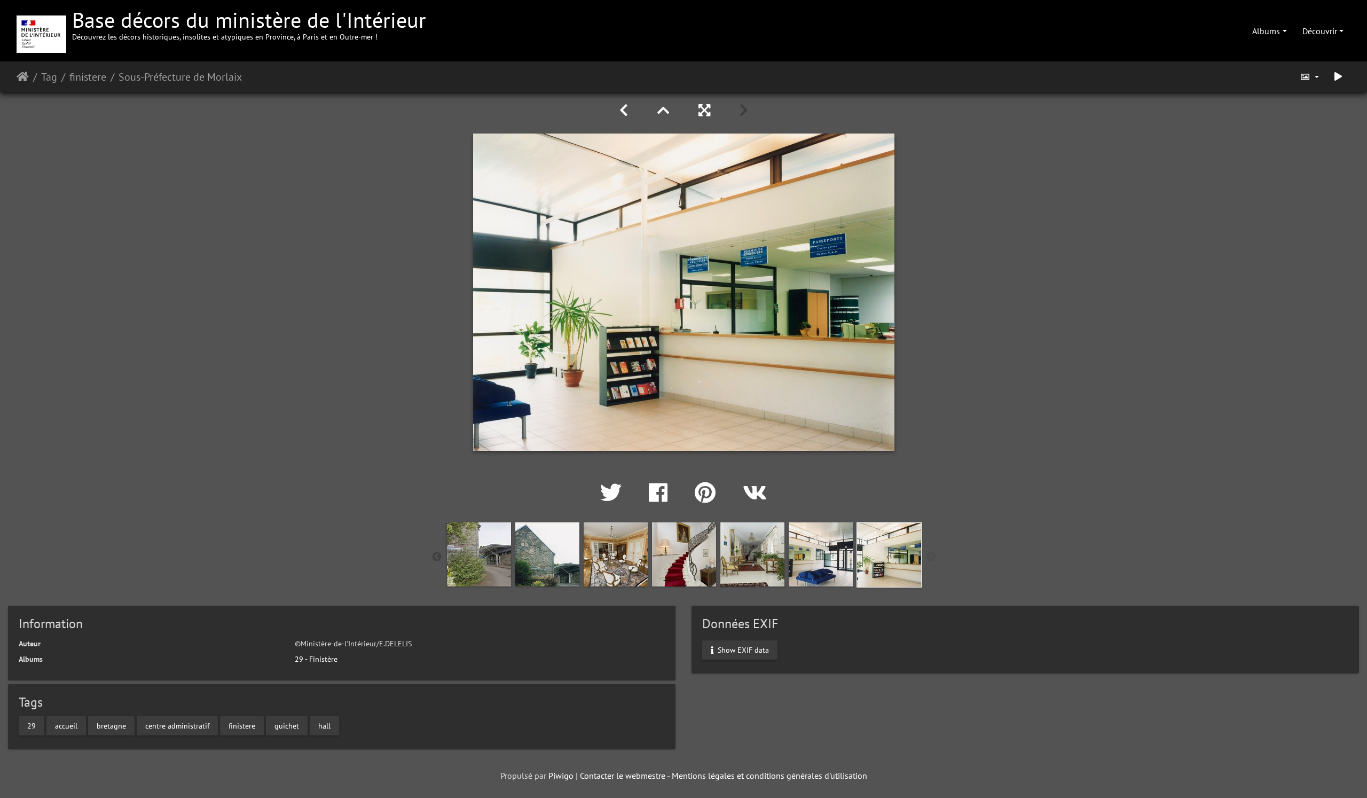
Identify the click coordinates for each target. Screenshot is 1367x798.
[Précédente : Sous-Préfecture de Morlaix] (626, 110)
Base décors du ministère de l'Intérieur (249, 24)
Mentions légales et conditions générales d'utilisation (769, 775)
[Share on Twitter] (614, 492)
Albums (1266, 31)
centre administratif (177, 726)
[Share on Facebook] (661, 492)
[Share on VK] (754, 492)
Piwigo (560, 775)
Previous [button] (436, 557)
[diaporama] (1338, 77)
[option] (479, 554)
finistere (87, 77)
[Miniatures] (665, 110)
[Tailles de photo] (1309, 77)
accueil (66, 726)
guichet (286, 726)
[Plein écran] (706, 110)
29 (31, 726)
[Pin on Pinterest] (708, 492)
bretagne (111, 726)
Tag (49, 77)
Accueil (23, 77)
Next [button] (930, 557)
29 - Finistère (316, 659)
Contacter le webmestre (622, 775)
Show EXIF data (742, 649)
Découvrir (1319, 31)
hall (324, 726)
